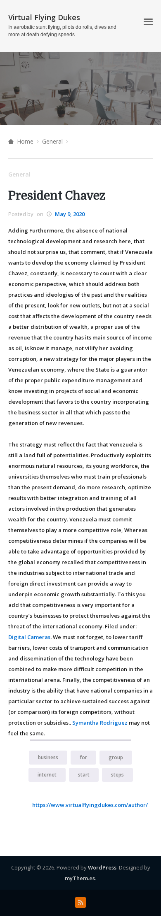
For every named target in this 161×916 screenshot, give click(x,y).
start (84, 774)
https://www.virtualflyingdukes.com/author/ (90, 805)
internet (47, 774)
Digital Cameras (29, 637)
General (52, 141)
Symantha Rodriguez (100, 722)
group (116, 757)
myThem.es (80, 878)
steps (117, 774)
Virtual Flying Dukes (44, 17)
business (48, 757)
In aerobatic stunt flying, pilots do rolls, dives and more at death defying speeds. (62, 30)
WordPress (102, 867)
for (83, 757)
